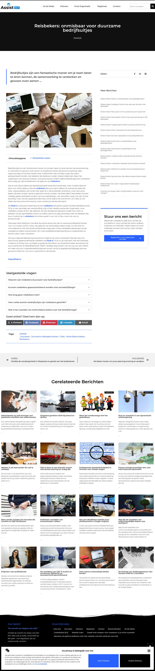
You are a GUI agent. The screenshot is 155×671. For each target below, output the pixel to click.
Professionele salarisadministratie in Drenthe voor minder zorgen (95, 468)
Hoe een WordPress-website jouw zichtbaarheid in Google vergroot (94, 520)
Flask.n (14, 206)
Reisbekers (24, 339)
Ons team (68, 629)
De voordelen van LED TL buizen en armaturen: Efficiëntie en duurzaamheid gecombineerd (56, 573)
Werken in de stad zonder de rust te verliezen (17, 468)
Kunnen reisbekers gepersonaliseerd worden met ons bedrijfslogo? (49, 287)
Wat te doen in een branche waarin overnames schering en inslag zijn (56, 468)
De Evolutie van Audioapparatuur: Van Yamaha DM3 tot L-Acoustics (135, 572)
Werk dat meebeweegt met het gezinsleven (93, 416)
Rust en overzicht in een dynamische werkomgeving (134, 416)
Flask (62, 336)
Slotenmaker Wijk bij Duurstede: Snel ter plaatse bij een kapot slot (123, 170)
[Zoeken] (152, 6)
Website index (77, 632)
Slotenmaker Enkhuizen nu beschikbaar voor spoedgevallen (118, 142)
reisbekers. (55, 181)
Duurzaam (25, 336)
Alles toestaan (103, 661)
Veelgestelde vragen (41, 158)
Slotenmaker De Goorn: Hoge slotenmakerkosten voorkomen (120, 185)
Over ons (57, 629)
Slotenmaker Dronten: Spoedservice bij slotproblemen (122, 136)
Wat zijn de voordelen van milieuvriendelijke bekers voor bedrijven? (131, 521)
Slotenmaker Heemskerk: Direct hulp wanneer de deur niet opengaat (124, 118)
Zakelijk (77, 38)
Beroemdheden (114, 629)
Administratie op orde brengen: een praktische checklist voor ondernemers (18, 416)
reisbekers (40, 188)
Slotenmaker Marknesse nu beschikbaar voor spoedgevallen (118, 150)
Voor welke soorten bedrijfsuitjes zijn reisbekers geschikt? (49, 302)
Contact (116, 6)
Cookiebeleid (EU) (61, 632)
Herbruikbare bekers (75, 336)
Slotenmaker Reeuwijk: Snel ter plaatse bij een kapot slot (123, 112)
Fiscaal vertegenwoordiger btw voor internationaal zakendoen (134, 468)
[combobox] (139, 6)
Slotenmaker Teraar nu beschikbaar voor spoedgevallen (122, 99)
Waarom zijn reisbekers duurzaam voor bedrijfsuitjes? (49, 280)
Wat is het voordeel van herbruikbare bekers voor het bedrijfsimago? (49, 310)
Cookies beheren (135, 661)
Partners (64, 6)
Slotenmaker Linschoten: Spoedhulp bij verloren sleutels (123, 163)
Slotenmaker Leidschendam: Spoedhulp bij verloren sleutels (121, 157)
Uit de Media (48, 6)
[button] (149, 651)
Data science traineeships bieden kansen (94, 572)
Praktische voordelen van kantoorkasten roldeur (51, 520)
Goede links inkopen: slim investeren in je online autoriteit (111, 632)
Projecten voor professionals (13, 572)
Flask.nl (50, 240)
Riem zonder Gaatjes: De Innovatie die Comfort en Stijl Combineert (18, 520)
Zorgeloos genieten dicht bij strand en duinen (57, 416)
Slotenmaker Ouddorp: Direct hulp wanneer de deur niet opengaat (123, 105)
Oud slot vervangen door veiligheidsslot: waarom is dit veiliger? (122, 192)
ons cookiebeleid (41, 664)
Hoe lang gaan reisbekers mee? (49, 295)
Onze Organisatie (82, 6)
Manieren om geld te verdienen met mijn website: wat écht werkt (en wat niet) (86, 636)
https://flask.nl (14, 259)
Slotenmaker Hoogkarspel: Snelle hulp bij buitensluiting (123, 125)
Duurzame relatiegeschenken (44, 336)
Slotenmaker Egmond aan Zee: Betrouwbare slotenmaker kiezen (123, 177)
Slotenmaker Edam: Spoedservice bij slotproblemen (121, 130)
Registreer (102, 6)
